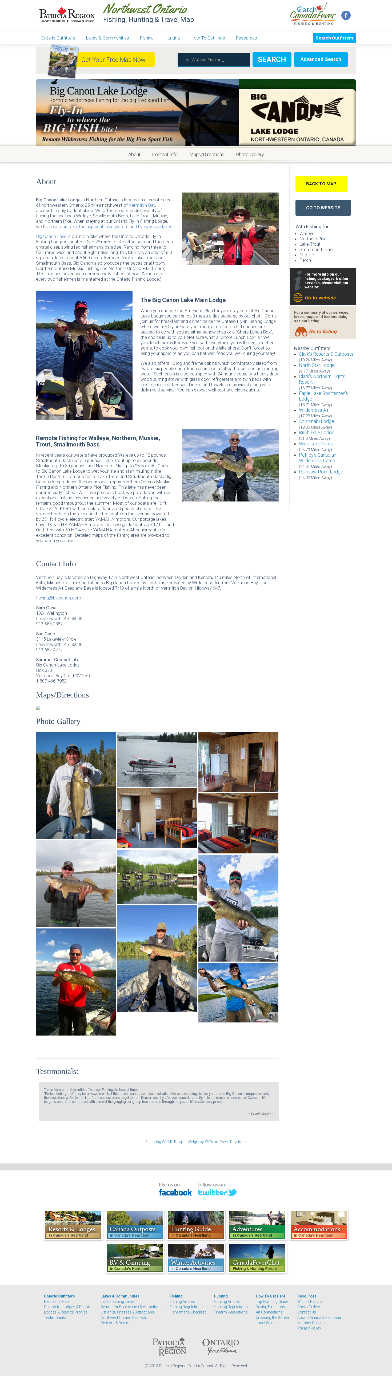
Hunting (172, 38)
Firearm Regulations (231, 1312)
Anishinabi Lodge (316, 421)
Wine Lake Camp (316, 443)
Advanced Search (321, 59)
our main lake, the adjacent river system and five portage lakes (111, 226)
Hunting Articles (227, 1301)
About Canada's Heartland (319, 1317)
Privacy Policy (309, 1328)
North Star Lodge (317, 365)
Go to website (320, 298)
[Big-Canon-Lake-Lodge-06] (238, 992)
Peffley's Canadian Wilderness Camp (317, 457)
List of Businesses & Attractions (127, 1312)
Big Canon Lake (51, 236)
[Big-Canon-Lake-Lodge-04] (157, 958)
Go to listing (323, 331)
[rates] (157, 759)
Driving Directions (270, 1307)
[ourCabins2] (157, 818)
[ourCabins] (238, 823)
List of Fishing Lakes (118, 1301)
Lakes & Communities (107, 38)
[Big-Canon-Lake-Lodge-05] (76, 982)
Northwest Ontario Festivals (124, 1317)
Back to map (321, 183)
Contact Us (306, 1312)
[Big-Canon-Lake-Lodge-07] (238, 908)
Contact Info (165, 154)
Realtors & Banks (115, 1323)
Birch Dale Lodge (316, 432)
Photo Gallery (250, 154)
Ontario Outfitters (58, 38)
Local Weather (268, 1323)
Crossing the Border (272, 1317)
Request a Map (56, 1301)
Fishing (147, 38)
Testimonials (55, 1317)
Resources (246, 38)
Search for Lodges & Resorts (68, 1307)
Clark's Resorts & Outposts (326, 354)
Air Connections (269, 1312)
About (134, 154)
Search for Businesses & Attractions (131, 1307)
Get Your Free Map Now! (114, 60)
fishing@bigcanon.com (58, 598)
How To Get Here (207, 38)
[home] (76, 883)
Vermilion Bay (142, 205)
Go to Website (323, 207)
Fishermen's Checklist (188, 1312)
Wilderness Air (314, 410)
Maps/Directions (206, 154)
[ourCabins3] (238, 762)
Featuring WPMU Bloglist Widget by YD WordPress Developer (196, 1142)
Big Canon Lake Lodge (98, 90)
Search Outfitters (334, 38)
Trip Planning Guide (272, 1301)
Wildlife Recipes (310, 1301)
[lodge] (157, 877)
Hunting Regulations (231, 1307)
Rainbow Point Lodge (321, 472)
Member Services (311, 1323)
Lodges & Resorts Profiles (65, 1312)
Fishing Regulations (186, 1307)
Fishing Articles (182, 1301)
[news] (76, 785)
